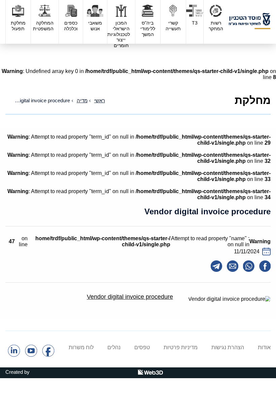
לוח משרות (81, 347)
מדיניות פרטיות (181, 347)
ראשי (99, 100)
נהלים (113, 347)
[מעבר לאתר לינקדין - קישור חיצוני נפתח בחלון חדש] (14, 355)
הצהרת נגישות (227, 347)
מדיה (82, 100)
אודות (264, 347)
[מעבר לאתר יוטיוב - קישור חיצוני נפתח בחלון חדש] (31, 355)
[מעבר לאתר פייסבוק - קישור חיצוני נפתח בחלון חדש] (48, 355)
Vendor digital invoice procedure (130, 296)
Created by (17, 372)
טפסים (142, 347)
